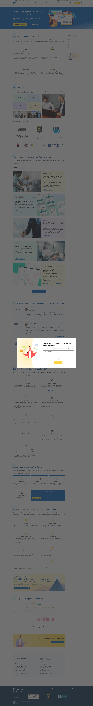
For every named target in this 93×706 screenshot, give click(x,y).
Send (58, 362)
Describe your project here (46, 350)
